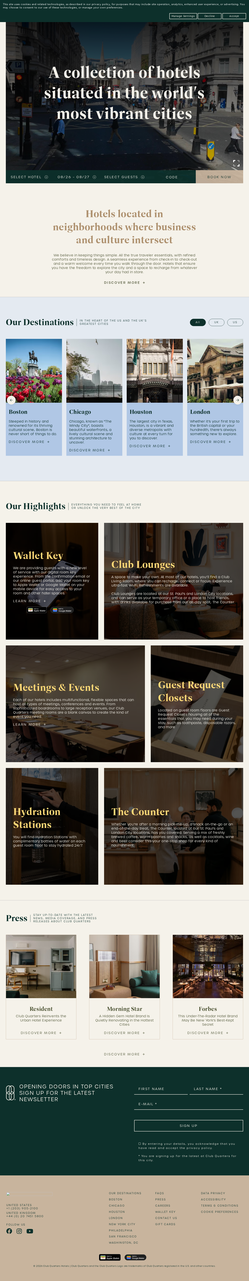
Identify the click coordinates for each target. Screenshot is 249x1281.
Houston (117, 1212)
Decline (210, 16)
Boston (116, 1199)
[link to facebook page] (9, 1231)
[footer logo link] (29, 1195)
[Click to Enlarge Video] (236, 163)
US (235, 322)
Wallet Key (165, 1212)
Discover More (122, 282)
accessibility (213, 1199)
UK (216, 322)
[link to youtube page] (30, 1231)
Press (160, 1199)
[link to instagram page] (19, 1231)
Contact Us (166, 1218)
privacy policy (101, 4)
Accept (234, 16)
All (198, 322)
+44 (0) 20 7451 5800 (25, 1216)
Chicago (117, 1205)
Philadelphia (121, 1230)
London (116, 1218)
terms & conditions (219, 1205)
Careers (163, 1205)
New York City (122, 1224)
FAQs (159, 1193)
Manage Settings (183, 16)
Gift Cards (165, 1224)
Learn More (27, 601)
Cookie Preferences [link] (219, 1212)
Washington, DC (124, 1242)
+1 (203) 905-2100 (22, 1208)
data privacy (213, 1193)
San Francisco (123, 1236)
